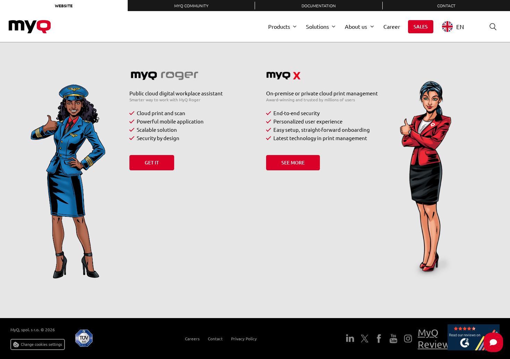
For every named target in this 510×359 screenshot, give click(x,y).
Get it (152, 162)
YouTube (393, 338)
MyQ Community (191, 5)
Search (493, 26)
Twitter (364, 338)
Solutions (317, 26)
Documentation (318, 5)
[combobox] (458, 26)
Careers (192, 338)
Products (279, 26)
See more (293, 162)
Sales (421, 26)
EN (460, 26)
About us (356, 26)
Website (64, 5)
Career (391, 26)
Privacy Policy (244, 338)
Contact (215, 338)
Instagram (408, 338)
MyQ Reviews (436, 338)
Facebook (379, 338)
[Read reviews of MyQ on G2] (474, 338)
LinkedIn (350, 338)
